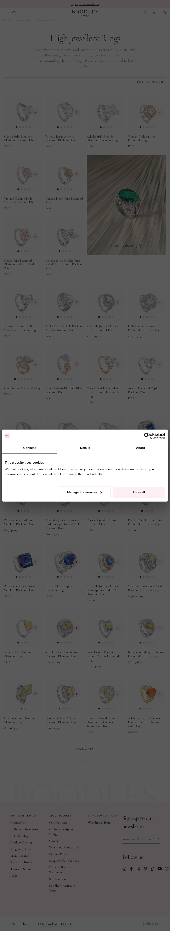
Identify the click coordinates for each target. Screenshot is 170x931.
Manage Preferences (82, 492)
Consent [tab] (29, 448)
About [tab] (140, 448)
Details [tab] (85, 448)
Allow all (138, 492)
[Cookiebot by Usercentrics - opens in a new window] (147, 436)
